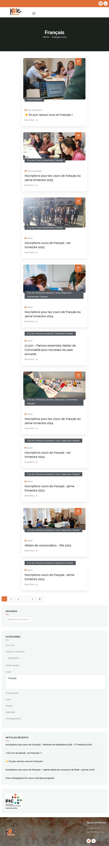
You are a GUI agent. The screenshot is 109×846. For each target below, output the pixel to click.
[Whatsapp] (105, 3)
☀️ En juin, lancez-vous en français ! (49, 114)
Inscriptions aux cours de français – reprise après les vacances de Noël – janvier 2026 (50, 769)
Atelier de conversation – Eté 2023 (48, 545)
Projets (9, 706)
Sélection (10, 712)
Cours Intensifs (34, 99)
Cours (64, 37)
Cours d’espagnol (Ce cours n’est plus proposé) (30, 778)
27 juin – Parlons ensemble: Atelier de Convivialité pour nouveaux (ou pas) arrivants (50, 350)
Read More (30, 120)
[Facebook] (100, 3)
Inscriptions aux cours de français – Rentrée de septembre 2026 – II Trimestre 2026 (49, 744)
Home (46, 37)
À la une (31, 160)
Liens (8, 699)
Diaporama (66, 293)
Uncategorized (13, 718)
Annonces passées (45, 293)
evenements (48, 160)
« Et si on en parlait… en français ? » (24, 753)
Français (59, 160)
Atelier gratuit (12, 665)
